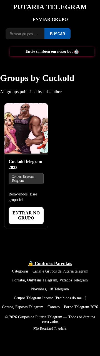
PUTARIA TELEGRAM (50, 7)
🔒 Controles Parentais (50, 263)
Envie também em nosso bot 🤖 (52, 51)
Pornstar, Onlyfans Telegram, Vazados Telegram (50, 280)
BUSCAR (57, 34)
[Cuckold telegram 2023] (26, 129)
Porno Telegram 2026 (81, 307)
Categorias (20, 271)
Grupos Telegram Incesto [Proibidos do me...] (50, 298)
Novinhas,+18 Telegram (50, 289)
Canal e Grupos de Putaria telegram (60, 271)
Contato (54, 307)
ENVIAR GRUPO (50, 19)
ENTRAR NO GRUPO (26, 215)
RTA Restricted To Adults (50, 329)
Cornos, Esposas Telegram (23, 179)
